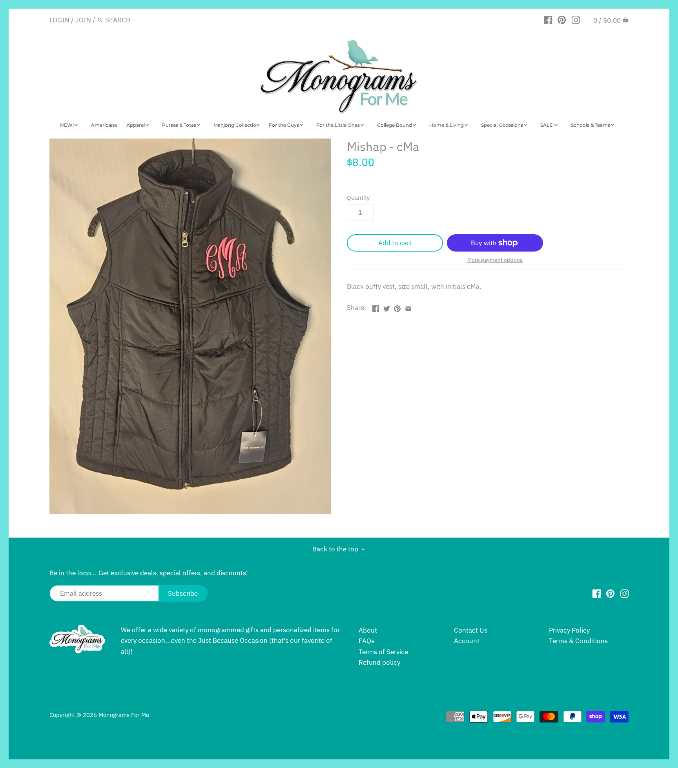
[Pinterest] (562, 19)
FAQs (366, 641)
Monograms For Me (123, 715)
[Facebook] (548, 19)
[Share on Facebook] (375, 307)
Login (59, 20)
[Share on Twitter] (386, 307)
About (368, 630)
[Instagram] (576, 19)
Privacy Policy (569, 630)
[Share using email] (408, 307)
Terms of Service (383, 652)
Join (83, 20)
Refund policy (379, 662)
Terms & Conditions (578, 641)
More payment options (495, 260)
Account (466, 641)
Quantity (358, 197)
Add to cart (395, 243)
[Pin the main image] (397, 307)
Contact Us (470, 630)
